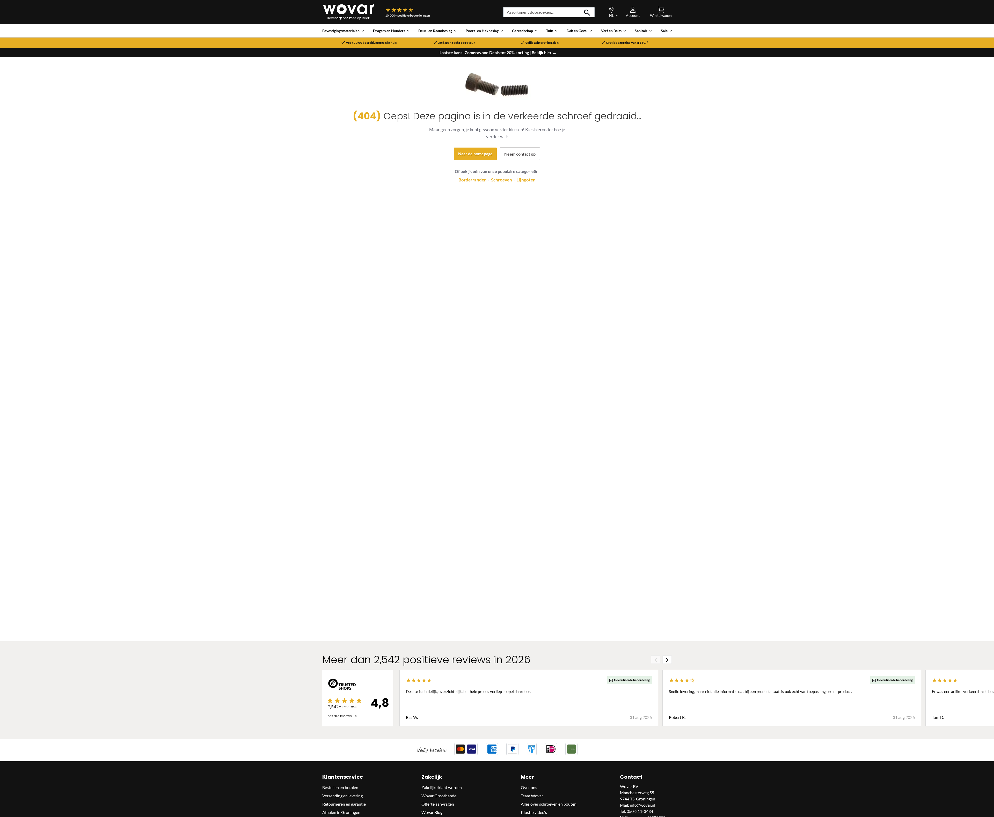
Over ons (529, 787)
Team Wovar (532, 795)
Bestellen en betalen (340, 787)
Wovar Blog (431, 812)
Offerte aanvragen (437, 803)
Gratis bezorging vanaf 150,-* (627, 43)
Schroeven (501, 180)
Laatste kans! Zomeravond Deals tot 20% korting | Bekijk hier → (498, 52)
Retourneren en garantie (344, 803)
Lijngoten (526, 180)
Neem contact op (520, 153)
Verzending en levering (342, 795)
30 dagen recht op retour (456, 43)
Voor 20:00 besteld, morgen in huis (371, 43)
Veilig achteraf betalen (542, 43)
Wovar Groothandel (439, 795)
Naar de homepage (475, 153)
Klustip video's (534, 812)
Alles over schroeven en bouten (548, 803)
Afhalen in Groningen (341, 812)
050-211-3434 (640, 811)
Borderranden (472, 180)
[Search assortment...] (587, 12)
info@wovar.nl (642, 805)
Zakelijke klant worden (441, 787)
